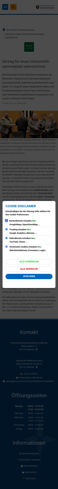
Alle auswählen (29, 261)
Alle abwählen (29, 269)
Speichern (29, 276)
